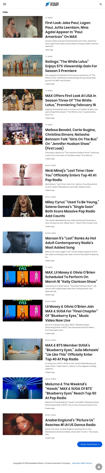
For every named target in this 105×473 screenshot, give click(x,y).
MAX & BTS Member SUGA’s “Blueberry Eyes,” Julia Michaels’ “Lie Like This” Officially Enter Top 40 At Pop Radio (72, 352)
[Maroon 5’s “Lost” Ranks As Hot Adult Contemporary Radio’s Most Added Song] (23, 242)
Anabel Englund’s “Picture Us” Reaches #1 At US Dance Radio (70, 422)
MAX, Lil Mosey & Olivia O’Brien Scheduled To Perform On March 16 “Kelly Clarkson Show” (71, 277)
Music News (50, 165)
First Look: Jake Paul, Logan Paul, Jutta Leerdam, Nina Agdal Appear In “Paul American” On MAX (67, 30)
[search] (100, 4)
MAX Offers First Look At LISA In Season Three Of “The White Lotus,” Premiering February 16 (70, 100)
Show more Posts (89, 444)
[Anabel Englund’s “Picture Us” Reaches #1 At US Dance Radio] (23, 424)
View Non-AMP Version (82, 463)
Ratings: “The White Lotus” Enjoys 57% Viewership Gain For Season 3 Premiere (71, 66)
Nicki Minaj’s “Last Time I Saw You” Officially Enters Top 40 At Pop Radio (71, 175)
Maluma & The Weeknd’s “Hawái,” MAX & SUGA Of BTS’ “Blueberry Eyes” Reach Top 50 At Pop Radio (70, 391)
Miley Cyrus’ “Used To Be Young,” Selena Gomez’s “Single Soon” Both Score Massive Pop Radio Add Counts (72, 209)
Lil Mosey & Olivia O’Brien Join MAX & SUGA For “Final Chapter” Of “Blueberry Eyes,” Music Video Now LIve (71, 313)
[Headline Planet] (52, 4)
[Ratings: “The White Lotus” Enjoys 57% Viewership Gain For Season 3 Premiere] (23, 65)
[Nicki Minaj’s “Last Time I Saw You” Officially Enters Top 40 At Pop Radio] (23, 174)
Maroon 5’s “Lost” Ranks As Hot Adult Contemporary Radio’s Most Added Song (70, 243)
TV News (49, 18)
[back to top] (98, 466)
